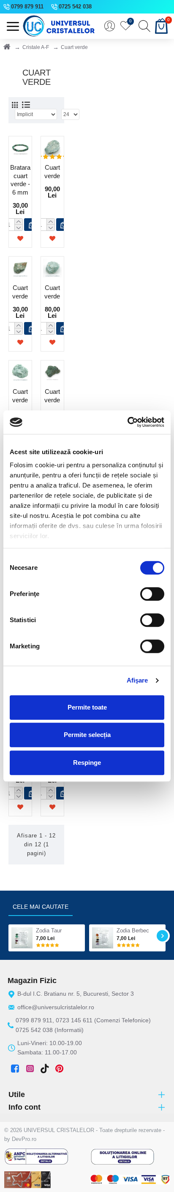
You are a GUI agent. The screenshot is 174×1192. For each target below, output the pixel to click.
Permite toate (87, 707)
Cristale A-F (35, 47)
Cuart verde (52, 171)
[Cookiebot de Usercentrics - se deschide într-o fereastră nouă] (127, 422)
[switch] (152, 594)
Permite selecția (87, 734)
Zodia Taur (49, 930)
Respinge (87, 762)
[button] (11, 935)
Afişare (137, 680)
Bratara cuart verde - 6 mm (20, 180)
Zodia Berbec (133, 930)
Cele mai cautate (40, 906)
